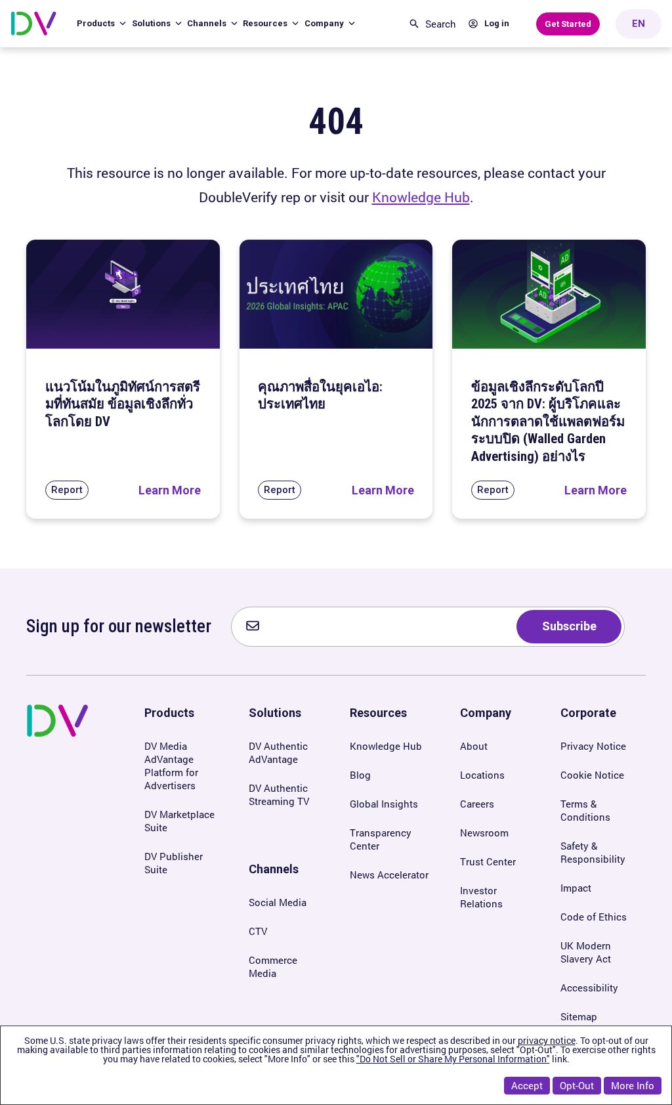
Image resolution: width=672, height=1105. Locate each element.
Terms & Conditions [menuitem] (585, 810)
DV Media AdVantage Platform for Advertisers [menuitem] (171, 765)
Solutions (152, 23)
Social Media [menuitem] (277, 902)
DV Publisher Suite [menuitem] (173, 863)
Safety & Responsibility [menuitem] (592, 852)
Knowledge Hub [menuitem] (386, 745)
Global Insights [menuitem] (384, 803)
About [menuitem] (474, 745)
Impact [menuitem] (575, 887)
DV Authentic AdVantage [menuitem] (278, 752)
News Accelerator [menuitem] (389, 874)
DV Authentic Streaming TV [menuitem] (279, 794)
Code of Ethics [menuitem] (593, 916)
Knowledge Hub (421, 197)
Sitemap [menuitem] (578, 1016)
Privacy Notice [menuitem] (593, 745)
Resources (266, 23)
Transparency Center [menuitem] (380, 839)
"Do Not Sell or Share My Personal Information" (453, 1058)
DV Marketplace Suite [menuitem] (179, 821)
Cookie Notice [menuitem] (592, 774)
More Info (632, 1085)
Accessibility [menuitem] (589, 987)
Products (97, 23)
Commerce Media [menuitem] (273, 966)
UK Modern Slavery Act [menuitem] (585, 952)
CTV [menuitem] (258, 931)
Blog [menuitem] (360, 774)
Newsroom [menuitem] (484, 832)
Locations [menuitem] (482, 774)
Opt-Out (577, 1085)
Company (325, 23)
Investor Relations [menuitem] (481, 897)
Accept (527, 1085)
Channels (207, 23)
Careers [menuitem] (477, 803)
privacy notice (547, 1040)
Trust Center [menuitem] (488, 861)
